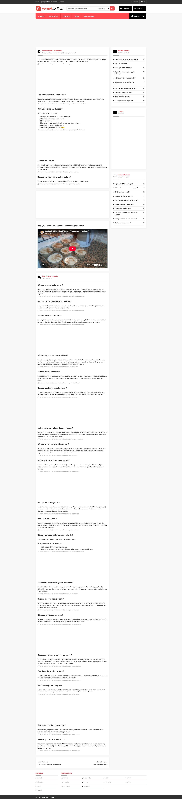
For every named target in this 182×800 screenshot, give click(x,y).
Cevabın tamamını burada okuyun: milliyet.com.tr (66, 184)
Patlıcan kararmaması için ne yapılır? (126, 188)
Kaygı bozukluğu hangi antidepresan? (126, 200)
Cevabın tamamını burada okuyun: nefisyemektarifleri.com (68, 130)
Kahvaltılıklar (87, 786)
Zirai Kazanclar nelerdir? (122, 192)
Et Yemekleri (65, 782)
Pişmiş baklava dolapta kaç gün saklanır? (124, 73)
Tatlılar (107, 778)
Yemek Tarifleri (53, 16)
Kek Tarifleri (108, 782)
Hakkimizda (40, 782)
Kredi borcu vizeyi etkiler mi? (124, 196)
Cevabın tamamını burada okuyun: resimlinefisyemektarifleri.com (70, 104)
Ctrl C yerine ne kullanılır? (123, 223)
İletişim (143, 1)
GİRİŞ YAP (126, 8)
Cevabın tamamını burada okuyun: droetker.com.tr (66, 750)
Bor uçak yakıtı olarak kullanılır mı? (126, 219)
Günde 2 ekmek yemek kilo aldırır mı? (125, 83)
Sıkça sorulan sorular (54, 53)
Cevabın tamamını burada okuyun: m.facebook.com (67, 624)
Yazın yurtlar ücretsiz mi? (123, 208)
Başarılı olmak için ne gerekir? (124, 204)
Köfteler (128, 782)
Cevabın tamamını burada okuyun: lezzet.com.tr (66, 610)
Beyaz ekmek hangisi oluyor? (124, 184)
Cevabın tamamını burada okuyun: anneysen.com (66, 734)
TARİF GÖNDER (139, 16)
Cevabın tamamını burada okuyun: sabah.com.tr (66, 513)
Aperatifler (65, 778)
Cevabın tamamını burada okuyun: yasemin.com (66, 172)
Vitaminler (66, 16)
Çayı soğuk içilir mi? (121, 63)
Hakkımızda (135, 1)
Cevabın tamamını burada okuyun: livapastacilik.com (67, 680)
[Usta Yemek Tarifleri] (50, 8)
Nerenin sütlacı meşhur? (122, 96)
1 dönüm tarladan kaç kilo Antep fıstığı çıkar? (49, 764)
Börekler (86, 782)
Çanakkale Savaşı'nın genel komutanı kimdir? (126, 213)
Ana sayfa (41, 16)
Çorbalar (128, 778)
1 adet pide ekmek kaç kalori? (124, 101)
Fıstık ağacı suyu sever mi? (123, 67)
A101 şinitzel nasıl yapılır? (100, 764)
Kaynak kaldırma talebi (45, 64)
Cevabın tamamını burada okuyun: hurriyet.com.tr (66, 471)
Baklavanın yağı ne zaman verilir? (125, 78)
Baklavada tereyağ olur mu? (123, 92)
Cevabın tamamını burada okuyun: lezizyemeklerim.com (68, 439)
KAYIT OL (140, 8)
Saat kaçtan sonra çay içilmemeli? (125, 88)
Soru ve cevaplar (89, 16)
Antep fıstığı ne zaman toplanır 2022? (126, 59)
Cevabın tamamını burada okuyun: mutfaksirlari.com (67, 666)
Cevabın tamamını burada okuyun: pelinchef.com (66, 383)
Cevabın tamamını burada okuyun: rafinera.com (65, 593)
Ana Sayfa (45, 53)
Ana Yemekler (66, 786)
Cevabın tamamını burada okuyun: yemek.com (65, 64)
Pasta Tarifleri (87, 778)
